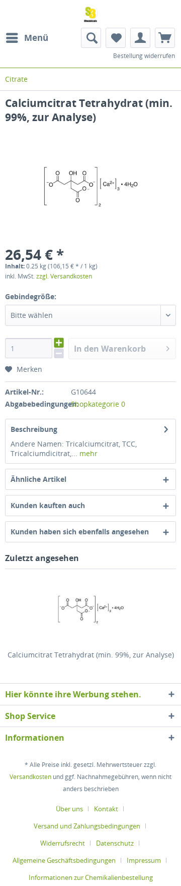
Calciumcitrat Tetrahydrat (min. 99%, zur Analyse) (91, 654)
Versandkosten (30, 776)
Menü (36, 37)
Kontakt (106, 808)
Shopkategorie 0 (98, 404)
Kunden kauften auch (48, 505)
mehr (87, 453)
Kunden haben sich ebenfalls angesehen (80, 531)
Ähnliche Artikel (38, 479)
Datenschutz (115, 843)
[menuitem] (26, 38)
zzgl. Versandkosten (64, 276)
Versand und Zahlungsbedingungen (87, 825)
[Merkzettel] (116, 38)
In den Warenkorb (110, 348)
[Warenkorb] (165, 38)
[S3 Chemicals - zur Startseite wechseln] (90, 14)
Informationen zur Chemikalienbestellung (91, 877)
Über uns (69, 808)
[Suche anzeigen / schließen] (91, 38)
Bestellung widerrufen (144, 55)
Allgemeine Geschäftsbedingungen (64, 860)
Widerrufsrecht (62, 843)
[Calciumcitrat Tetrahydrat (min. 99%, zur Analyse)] (90, 609)
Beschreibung (34, 429)
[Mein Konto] (140, 38)
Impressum (144, 860)
